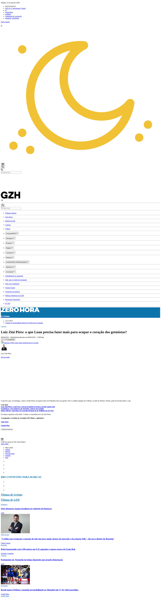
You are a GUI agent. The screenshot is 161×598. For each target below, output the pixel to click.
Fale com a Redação (12, 284)
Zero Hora (8, 217)
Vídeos (7, 229)
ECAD (7, 303)
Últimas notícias (10, 213)
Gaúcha (8, 225)
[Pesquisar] (3, 205)
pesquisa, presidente (12, 18)
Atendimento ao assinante (14, 276)
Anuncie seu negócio (12, 292)
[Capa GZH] (80, 177)
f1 (6, 10)
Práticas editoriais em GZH (14, 296)
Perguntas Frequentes (12, 299)
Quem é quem (10, 288)
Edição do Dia (10, 221)
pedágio (8, 14)
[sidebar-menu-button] (3, 164)
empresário (9, 12)
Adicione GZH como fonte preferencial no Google (20, 343)
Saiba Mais (5, 444)
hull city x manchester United (15, 8)
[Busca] (3, 167)
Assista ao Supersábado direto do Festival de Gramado (24, 323)
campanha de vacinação (13, 16)
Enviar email (5, 357)
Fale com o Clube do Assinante (16, 280)
